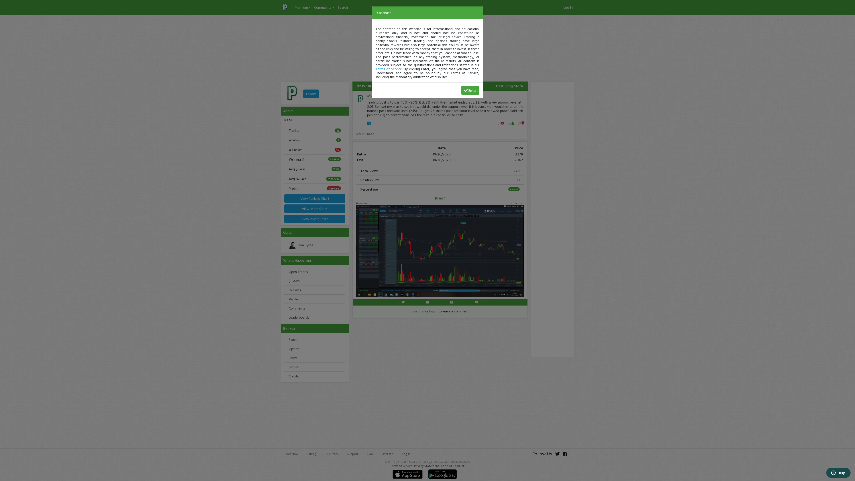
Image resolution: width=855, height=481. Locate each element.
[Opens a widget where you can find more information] (838, 473)
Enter (472, 90)
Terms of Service (389, 68)
